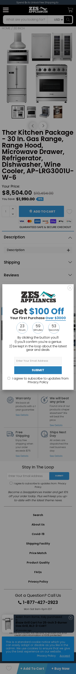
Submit (38, 370)
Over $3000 (55, 318)
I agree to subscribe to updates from (40, 380)
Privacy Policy (38, 382)
